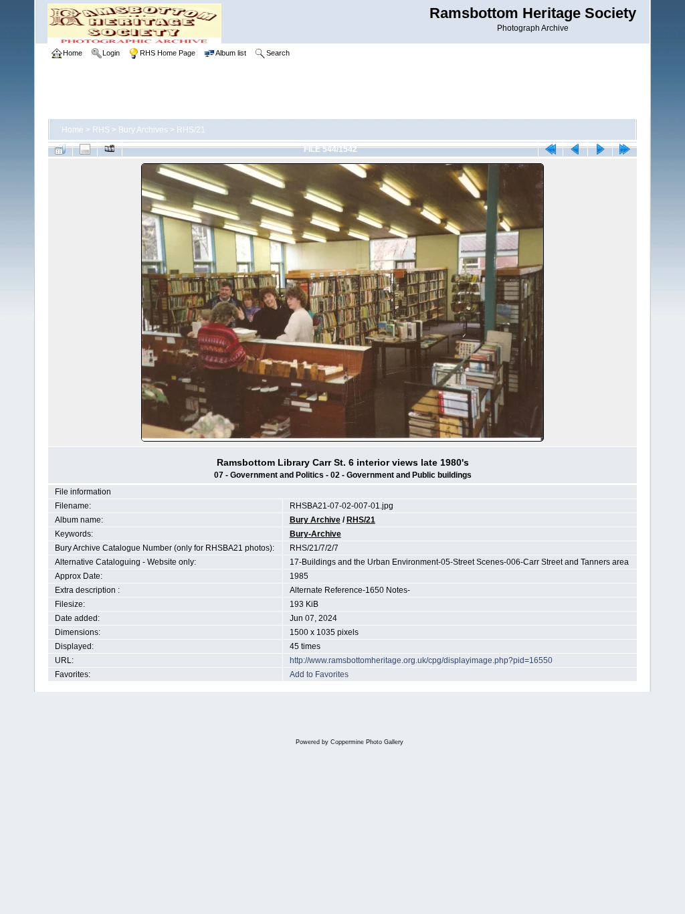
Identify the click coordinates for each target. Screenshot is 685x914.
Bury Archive (315, 520)
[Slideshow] (110, 149)
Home (73, 129)
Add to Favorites (319, 674)
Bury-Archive (315, 534)
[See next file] (600, 149)
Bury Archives (143, 129)
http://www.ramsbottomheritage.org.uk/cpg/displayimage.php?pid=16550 (421, 660)
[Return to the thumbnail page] (60, 149)
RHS (101, 129)
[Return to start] (551, 149)
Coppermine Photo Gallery (366, 742)
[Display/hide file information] (85, 149)
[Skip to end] (625, 149)
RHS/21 (191, 129)
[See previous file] (575, 149)
